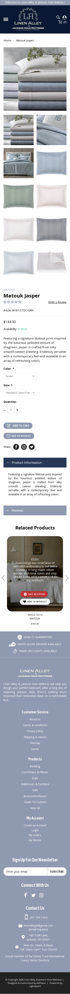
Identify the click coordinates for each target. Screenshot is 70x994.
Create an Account (35, 825)
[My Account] (64, 17)
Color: (9, 368)
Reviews (17, 510)
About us (35, 719)
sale (35, 790)
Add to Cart (21, 425)
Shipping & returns (35, 737)
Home (7, 40)
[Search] (58, 17)
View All (35, 808)
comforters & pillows (35, 772)
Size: (8, 385)
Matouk (9, 290)
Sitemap (35, 743)
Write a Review (57, 302)
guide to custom (35, 802)
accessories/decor (35, 796)
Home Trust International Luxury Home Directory (42, 958)
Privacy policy (35, 731)
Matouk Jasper (25, 40)
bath (35, 778)
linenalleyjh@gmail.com (38, 925)
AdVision (41, 982)
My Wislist (35, 840)
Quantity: (10, 402)
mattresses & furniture (35, 784)
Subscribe (57, 871)
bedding (35, 766)
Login (35, 830)
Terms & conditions (35, 725)
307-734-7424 (38, 917)
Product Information (27, 462)
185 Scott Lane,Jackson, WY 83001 (38, 937)
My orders (35, 835)
